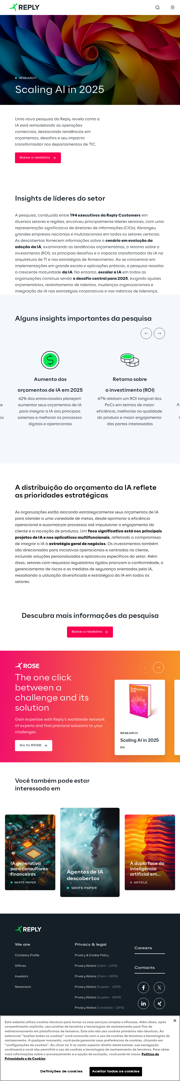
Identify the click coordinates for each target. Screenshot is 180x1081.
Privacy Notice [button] (96, 965)
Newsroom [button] (23, 987)
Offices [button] (20, 965)
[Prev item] (146, 333)
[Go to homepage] (24, 7)
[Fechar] (175, 1020)
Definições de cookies (61, 1071)
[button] (38, 157)
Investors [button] (21, 976)
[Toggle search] (157, 7)
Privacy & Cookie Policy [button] (92, 955)
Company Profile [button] (27, 955)
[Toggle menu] (172, 7)
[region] (90, 1048)
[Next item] (159, 333)
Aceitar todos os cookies (115, 1071)
